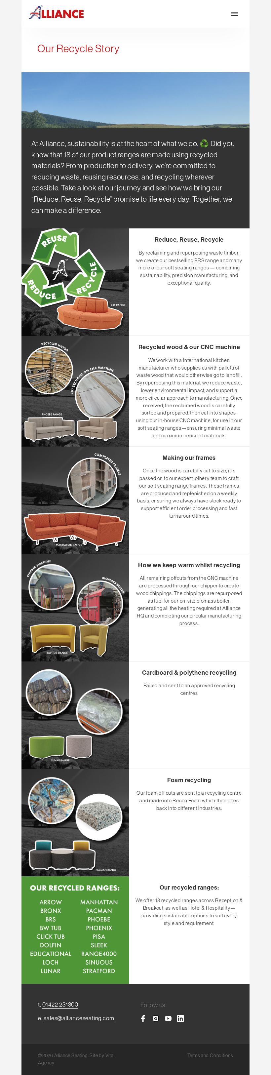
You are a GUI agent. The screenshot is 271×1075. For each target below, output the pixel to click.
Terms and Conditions (210, 1055)
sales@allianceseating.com (79, 1018)
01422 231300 (60, 1004)
